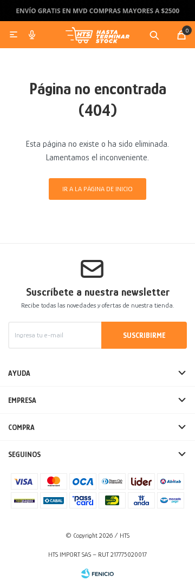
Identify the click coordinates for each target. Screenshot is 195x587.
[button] (154, 34)
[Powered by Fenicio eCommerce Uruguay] (97, 573)
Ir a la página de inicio (97, 189)
